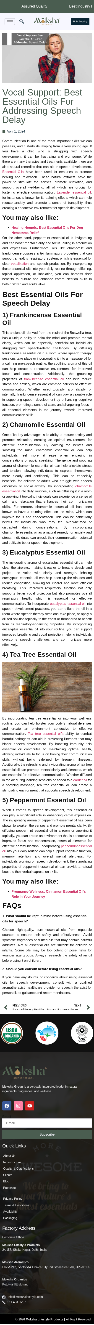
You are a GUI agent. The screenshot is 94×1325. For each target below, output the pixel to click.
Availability (10, 1211)
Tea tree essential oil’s (45, 734)
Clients (7, 1175)
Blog (6, 1181)
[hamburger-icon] (10, 21)
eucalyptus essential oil (67, 603)
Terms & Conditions (16, 1205)
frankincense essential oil (44, 379)
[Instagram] (18, 1105)
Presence (9, 1188)
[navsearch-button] (21, 21)
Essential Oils (13, 172)
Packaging (10, 1218)
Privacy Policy (12, 1198)
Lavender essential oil (74, 192)
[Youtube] (29, 1105)
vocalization (20, 264)
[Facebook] (6, 1105)
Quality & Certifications (18, 1168)
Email (6, 1116)
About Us (9, 1156)
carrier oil (80, 780)
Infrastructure (12, 1162)
